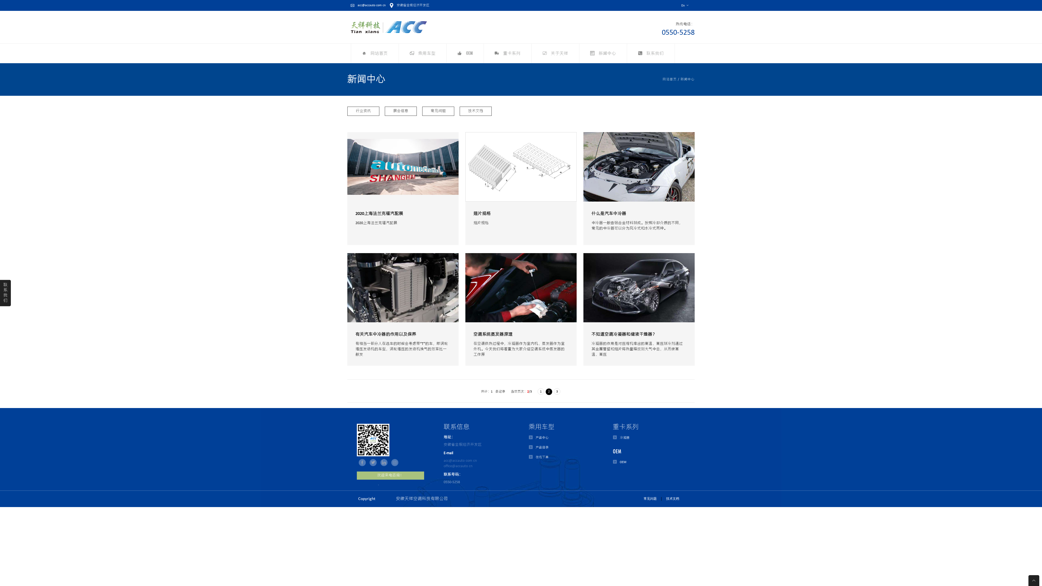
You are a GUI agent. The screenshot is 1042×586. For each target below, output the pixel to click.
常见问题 (438, 111)
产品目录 (542, 447)
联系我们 (5, 293)
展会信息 (400, 111)
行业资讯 (363, 111)
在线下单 (542, 457)
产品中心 (542, 438)
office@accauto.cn (458, 466)
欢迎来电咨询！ (390, 475)
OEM (623, 462)
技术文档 (475, 111)
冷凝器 (625, 438)
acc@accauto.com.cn (460, 461)
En (685, 5)
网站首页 (670, 79)
